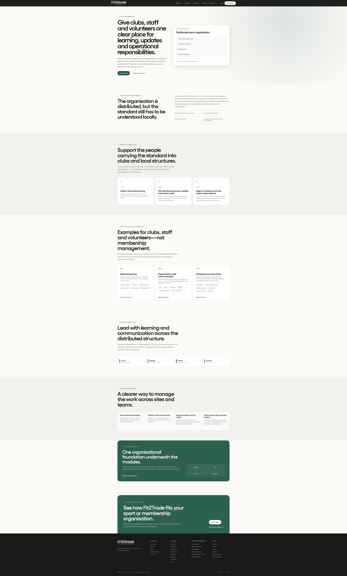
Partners (173, 556)
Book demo (230, 3)
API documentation (197, 546)
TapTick (152, 554)
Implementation (154, 551)
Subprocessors (216, 556)
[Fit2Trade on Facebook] (225, 572)
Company (174, 559)
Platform (178, 3)
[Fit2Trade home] (119, 3)
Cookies (214, 551)
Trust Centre (195, 544)
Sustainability (195, 549)
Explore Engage (163, 297)
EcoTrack (173, 554)
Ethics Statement (196, 551)
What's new (174, 551)
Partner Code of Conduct (198, 554)
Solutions (196, 3)
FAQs (172, 562)
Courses (173, 546)
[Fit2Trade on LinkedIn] (219, 572)
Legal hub (215, 544)
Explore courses (126, 297)
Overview (152, 544)
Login (221, 3)
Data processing (216, 554)
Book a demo (124, 73)
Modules (187, 3)
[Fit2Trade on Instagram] (222, 572)
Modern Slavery (196, 556)
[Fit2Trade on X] (228, 572)
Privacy (214, 546)
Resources (212, 3)
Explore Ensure (201, 297)
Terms (214, 549)
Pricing (205, 3)
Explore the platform (139, 73)
